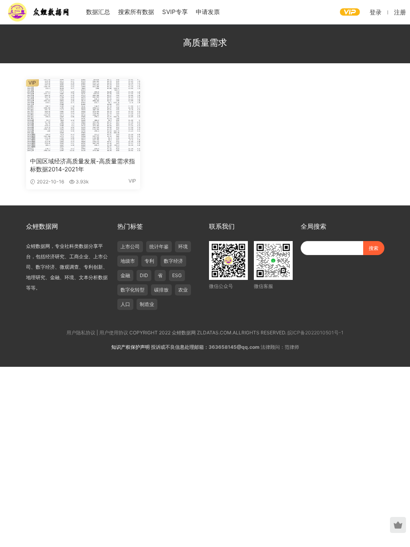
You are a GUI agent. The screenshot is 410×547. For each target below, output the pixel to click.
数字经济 (173, 261)
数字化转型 (133, 290)
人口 (125, 304)
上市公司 (130, 246)
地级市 (128, 261)
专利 (149, 261)
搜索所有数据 (136, 12)
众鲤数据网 (39, 12)
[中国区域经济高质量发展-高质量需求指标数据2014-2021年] (83, 115)
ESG (177, 275)
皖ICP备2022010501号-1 (315, 333)
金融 (125, 275)
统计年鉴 (159, 246)
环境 (183, 246)
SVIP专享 (175, 12)
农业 (183, 290)
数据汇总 (98, 12)
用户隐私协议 (80, 333)
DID (144, 275)
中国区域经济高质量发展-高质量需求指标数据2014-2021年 (82, 165)
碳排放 (161, 290)
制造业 (147, 304)
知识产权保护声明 (130, 347)
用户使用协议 (113, 333)
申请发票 (208, 12)
